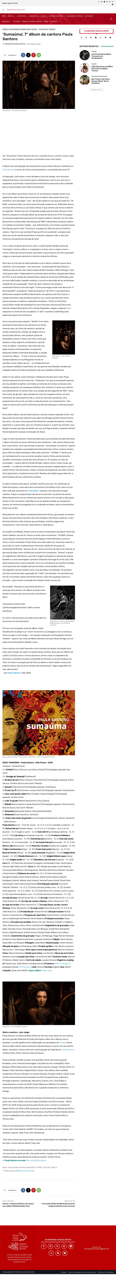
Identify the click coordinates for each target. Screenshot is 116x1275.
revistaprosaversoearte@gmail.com (96, 1249)
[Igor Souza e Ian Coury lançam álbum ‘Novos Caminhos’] (85, 80)
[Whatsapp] (101, 38)
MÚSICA (5, 29)
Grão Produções (62, 963)
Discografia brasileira (19, 29)
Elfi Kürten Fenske (26, 1171)
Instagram (41, 1160)
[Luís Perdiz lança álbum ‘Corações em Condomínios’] (85, 55)
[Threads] (112, 4)
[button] (111, 19)
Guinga (62, 1042)
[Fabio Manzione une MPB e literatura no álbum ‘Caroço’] (85, 67)
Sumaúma (33, 491)
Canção (94, 51)
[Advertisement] (38, 134)
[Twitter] (57, 1246)
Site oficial (31, 1160)
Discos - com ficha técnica (43, 29)
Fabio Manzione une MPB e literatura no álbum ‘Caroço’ (102, 69)
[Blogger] (105, 38)
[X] (110, 1)
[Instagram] (101, 1)
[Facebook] (99, 1)
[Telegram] (104, 1)
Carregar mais (95, 90)
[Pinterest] (33, 55)
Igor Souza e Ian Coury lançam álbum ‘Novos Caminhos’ (100, 81)
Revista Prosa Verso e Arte (15, 44)
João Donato (8, 169)
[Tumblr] (107, 1)
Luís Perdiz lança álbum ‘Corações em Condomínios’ (101, 56)
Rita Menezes (25, 967)
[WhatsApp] (112, 1)
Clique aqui (47, 970)
